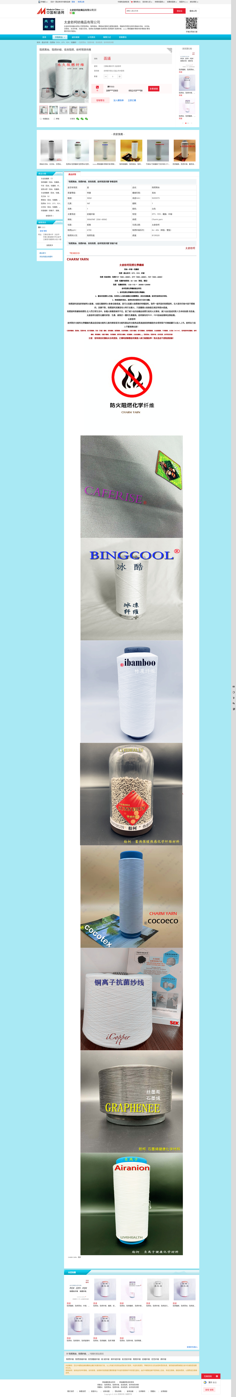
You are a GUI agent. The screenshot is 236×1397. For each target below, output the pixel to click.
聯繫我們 (82, 1391)
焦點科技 (121, 1394)
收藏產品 (45, 119)
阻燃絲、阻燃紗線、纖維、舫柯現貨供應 (193, 93)
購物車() (136, 2)
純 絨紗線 (105, 1359)
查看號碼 (154, 88)
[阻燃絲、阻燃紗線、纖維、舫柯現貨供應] (187, 83)
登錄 (73, 2)
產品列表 (45, 42)
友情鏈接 (164, 1391)
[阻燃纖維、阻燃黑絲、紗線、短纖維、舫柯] (187, 59)
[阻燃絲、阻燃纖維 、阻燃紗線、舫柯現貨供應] (187, 106)
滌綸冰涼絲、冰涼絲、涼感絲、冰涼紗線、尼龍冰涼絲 (59, 164)
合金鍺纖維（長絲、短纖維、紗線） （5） (56, 193)
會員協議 (130, 1391)
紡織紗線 (146, 1359)
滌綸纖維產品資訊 (108, 1382)
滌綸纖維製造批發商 (126, 1382)
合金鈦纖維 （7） (47, 178)
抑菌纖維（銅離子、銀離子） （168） (55, 210)
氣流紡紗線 (127, 1359)
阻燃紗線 (70, 1359)
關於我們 (70, 1391)
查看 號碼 (43, 231)
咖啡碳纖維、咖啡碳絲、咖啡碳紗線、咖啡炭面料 (137, 164)
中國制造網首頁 (123, 2)
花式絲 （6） (46, 196)
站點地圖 (106, 1391)
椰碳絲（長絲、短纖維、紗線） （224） (55, 200)
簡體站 (153, 1391)
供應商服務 (159, 2)
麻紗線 (163, 1359)
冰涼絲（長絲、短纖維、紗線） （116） (55, 207)
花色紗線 (155, 1359)
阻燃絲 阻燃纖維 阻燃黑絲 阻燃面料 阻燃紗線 (82, 164)
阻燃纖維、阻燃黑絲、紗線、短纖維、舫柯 (194, 69)
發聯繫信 (100, 100)
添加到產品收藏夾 (46, 256)
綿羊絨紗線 (115, 1359)
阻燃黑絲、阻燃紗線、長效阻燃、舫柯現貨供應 (121, 1385)
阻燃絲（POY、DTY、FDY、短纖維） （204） (58, 203)
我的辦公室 (146, 2)
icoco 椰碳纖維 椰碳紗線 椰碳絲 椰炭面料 (108, 164)
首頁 (38, 42)
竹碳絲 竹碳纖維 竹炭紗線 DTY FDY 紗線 (160, 164)
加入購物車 (118, 100)
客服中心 (182, 2)
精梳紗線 (137, 1359)
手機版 (43, 2)
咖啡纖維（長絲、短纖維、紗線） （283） (56, 182)
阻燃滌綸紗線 (81, 1359)
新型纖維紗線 (94, 1359)
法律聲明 (142, 1391)
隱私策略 (118, 1391)
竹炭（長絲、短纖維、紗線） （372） (55, 186)
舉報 (57, 119)
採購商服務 (171, 2)
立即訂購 (132, 100)
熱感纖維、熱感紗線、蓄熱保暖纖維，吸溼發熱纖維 (191, 164)
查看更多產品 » (192, 1347)
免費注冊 (81, 2)
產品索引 (42, 253)
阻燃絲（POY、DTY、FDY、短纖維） (63, 42)
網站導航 (193, 2)
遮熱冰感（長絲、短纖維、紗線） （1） (55, 189)
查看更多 (50, 216)
